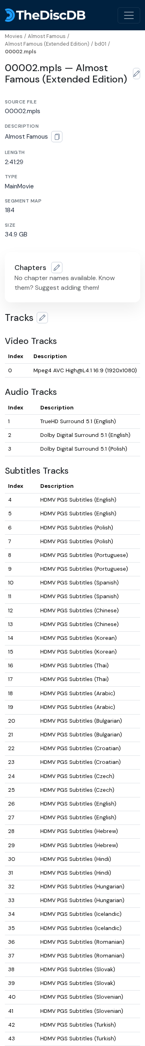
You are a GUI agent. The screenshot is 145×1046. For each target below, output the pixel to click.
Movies (14, 36)
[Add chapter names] (56, 267)
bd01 (100, 43)
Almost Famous (47, 36)
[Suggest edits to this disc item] (136, 73)
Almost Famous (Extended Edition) (47, 43)
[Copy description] (56, 136)
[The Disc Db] (45, 15)
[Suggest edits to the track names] (42, 317)
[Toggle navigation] (129, 15)
